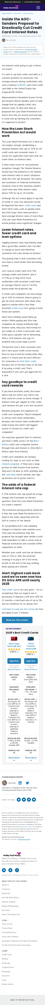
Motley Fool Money (7, 13)
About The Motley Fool (11, 914)
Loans (4, 980)
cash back (10, 474)
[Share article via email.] (34, 801)
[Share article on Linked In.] (29, 801)
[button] (38, 7)
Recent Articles (8, 984)
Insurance (5, 976)
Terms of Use (7, 924)
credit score (18, 308)
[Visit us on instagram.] (18, 871)
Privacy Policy (7, 928)
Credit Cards (17, 13)
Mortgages (6, 971)
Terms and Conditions (10, 936)
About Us (5, 885)
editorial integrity (20, 52)
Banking (5, 959)
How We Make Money (10, 897)
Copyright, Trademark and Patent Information (19, 941)
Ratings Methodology (10, 906)
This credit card (9, 589)
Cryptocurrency (8, 967)
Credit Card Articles (28, 13)
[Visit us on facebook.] (5, 871)
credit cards (30, 205)
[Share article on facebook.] (19, 801)
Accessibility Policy (9, 932)
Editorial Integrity (9, 902)
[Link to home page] (10, 8)
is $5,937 (21, 84)
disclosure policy (24, 839)
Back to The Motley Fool (22, 1000)
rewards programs (11, 463)
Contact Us (6, 889)
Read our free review (17, 619)
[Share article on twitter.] (24, 801)
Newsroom (6, 893)
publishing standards (28, 826)
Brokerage (6, 963)
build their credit (28, 361)
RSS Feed (6, 910)
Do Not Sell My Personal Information (16, 945)
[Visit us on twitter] (11, 871)
